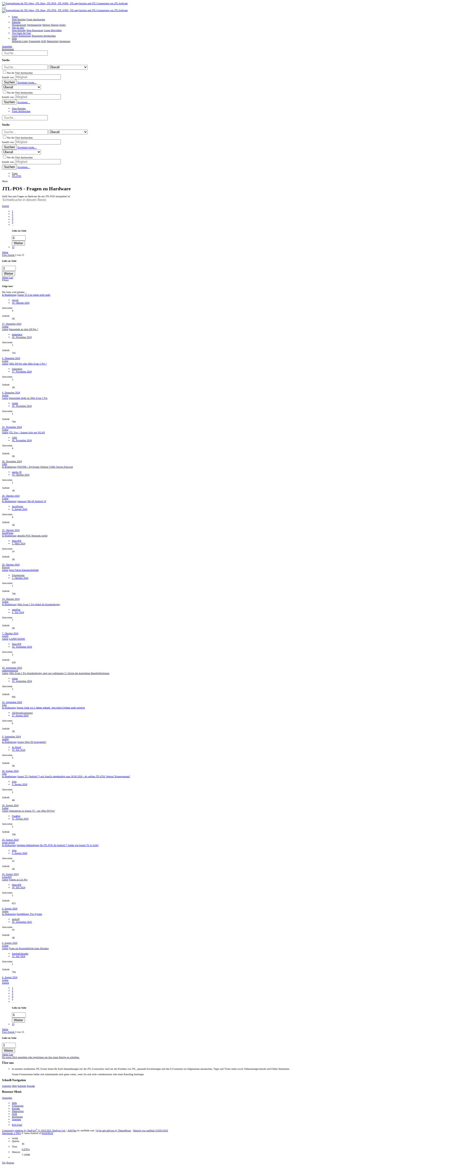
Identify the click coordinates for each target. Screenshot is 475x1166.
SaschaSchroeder (20, 953)
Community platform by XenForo (34, 1130)
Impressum (17, 1116)
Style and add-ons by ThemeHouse (113, 1130)
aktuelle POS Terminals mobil (32, 535)
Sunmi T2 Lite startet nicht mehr (33, 294)
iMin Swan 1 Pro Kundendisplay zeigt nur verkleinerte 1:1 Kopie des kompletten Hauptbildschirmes (59, 673)
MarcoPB (16, 540)
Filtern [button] (5, 280)
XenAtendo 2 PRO (11, 1133)
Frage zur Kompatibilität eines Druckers (29, 948)
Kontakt (31, 1086)
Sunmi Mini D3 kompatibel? (31, 742)
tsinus (15, 678)
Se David (16, 747)
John (4, 705)
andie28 (16, 919)
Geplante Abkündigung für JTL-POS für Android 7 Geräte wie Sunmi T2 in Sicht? (58, 845)
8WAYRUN (47, 1133)
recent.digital (8, 842)
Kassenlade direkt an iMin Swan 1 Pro (28, 398)
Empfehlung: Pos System (29, 914)
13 (13, 247)
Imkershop (17, 334)
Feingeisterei (18, 575)
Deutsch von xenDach (150, 1130)
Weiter (5, 252)
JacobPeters (17, 506)
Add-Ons (72, 1130)
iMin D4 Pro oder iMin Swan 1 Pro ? (28, 363)
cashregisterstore (10, 670)
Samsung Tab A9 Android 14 (31, 501)
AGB (14, 1114)
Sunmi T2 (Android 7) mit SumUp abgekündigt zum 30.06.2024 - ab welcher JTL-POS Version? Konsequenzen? (73, 776)
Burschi (6, 567)
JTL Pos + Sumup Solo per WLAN (27, 432)
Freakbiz (16, 816)
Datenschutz (18, 1111)
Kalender (22, 1086)
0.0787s (26, 1149)
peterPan (16, 609)
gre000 (5, 739)
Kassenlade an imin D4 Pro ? (23, 329)
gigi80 (5, 636)
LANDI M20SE (17, 638)
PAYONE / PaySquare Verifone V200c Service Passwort (45, 466)
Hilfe (14, 1086)
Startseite (6, 1086)
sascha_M (17, 472)
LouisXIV (7, 876)
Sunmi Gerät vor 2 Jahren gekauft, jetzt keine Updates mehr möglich (51, 707)
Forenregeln (18, 1105)
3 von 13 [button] (19, 255)
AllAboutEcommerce (22, 712)
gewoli (15, 300)
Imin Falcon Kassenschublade (24, 570)
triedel (15, 403)
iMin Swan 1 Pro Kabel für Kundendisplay (38, 604)
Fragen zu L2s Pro (18, 879)
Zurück (5, 206)
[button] (4, 8)
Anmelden (7, 1097)
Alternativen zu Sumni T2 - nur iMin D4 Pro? (32, 810)
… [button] (13, 224)
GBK (14, 437)
